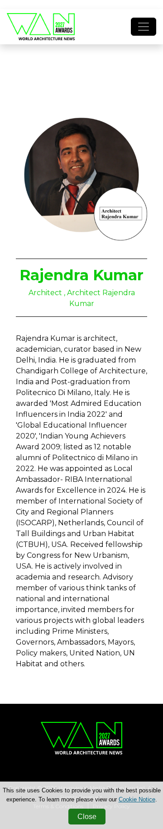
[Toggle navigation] (143, 27)
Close (86, 816)
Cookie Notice (137, 799)
